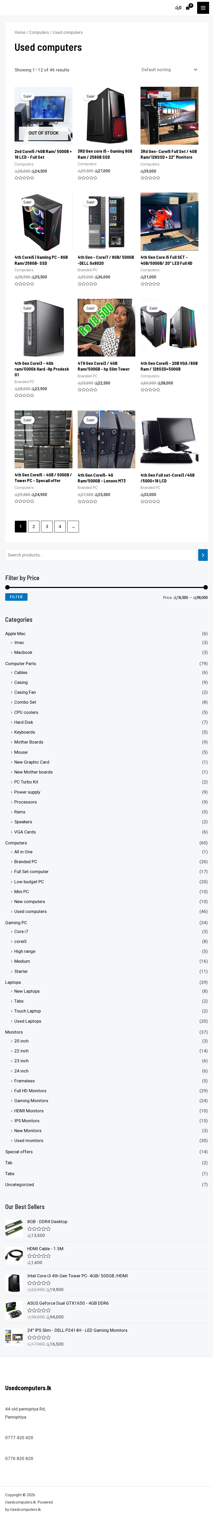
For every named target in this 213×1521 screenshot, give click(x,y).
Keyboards (24, 732)
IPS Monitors (26, 1120)
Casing (21, 682)
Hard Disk (23, 722)
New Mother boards (33, 772)
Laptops (13, 982)
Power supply (27, 792)
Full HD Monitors (30, 1090)
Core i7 (21, 931)
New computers (29, 901)
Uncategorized (19, 1184)
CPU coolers (26, 712)
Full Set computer (31, 871)
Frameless (24, 1080)
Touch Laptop (27, 1011)
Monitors (14, 1032)
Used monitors (28, 1140)
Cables (21, 672)
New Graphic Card (31, 762)
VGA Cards (25, 832)
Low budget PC (29, 881)
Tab (8, 1162)
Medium (22, 961)
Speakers (23, 821)
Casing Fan (25, 692)
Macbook (23, 652)
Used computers (30, 911)
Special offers (19, 1151)
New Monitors (28, 1130)
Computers (16, 842)
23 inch (21, 1060)
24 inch (21, 1071)
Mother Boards (28, 742)
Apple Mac (15, 633)
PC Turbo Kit (26, 781)
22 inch (21, 1050)
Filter (16, 597)
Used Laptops (27, 1021)
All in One (23, 851)
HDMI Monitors (29, 1110)
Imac (19, 642)
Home (20, 32)
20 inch (21, 1041)
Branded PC (25, 861)
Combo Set (25, 702)
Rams (19, 811)
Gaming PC (16, 922)
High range (24, 951)
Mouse (21, 752)
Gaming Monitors (31, 1100)
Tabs (19, 1001)
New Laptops (27, 991)
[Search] (203, 555)
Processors (25, 802)
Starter (21, 971)
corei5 (20, 941)
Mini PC (21, 891)
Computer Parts (20, 663)
